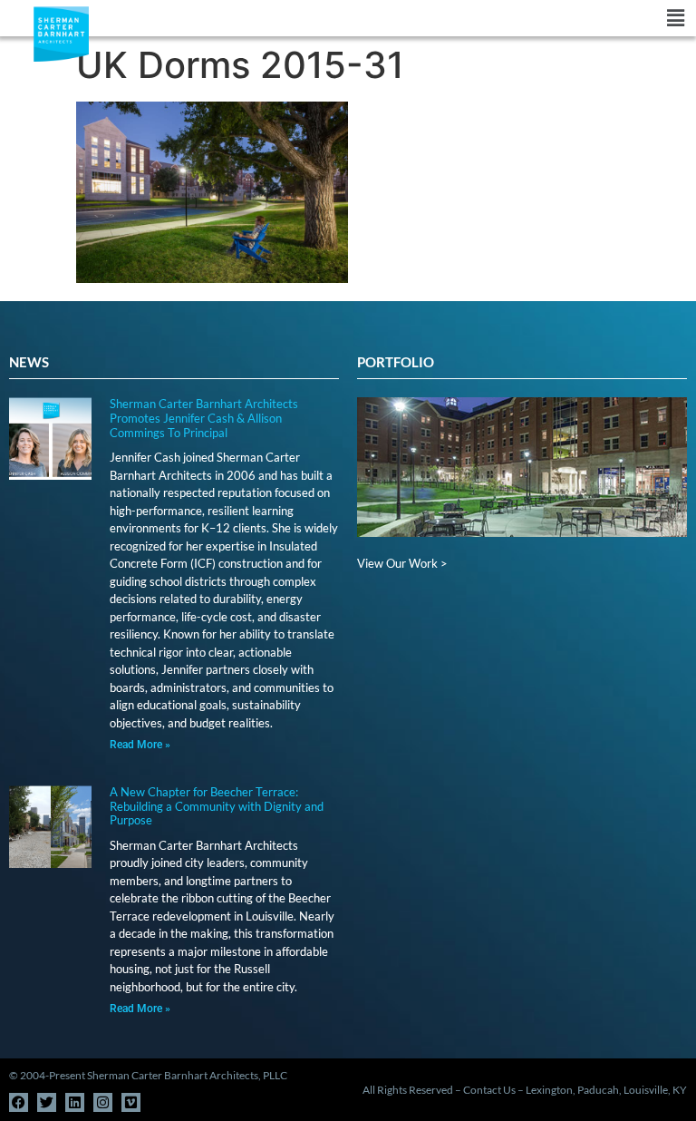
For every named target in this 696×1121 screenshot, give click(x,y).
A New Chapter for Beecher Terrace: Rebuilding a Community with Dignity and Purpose (217, 806)
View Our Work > (402, 563)
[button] (417, 19)
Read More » (140, 744)
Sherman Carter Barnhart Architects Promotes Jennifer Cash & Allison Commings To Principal (204, 417)
